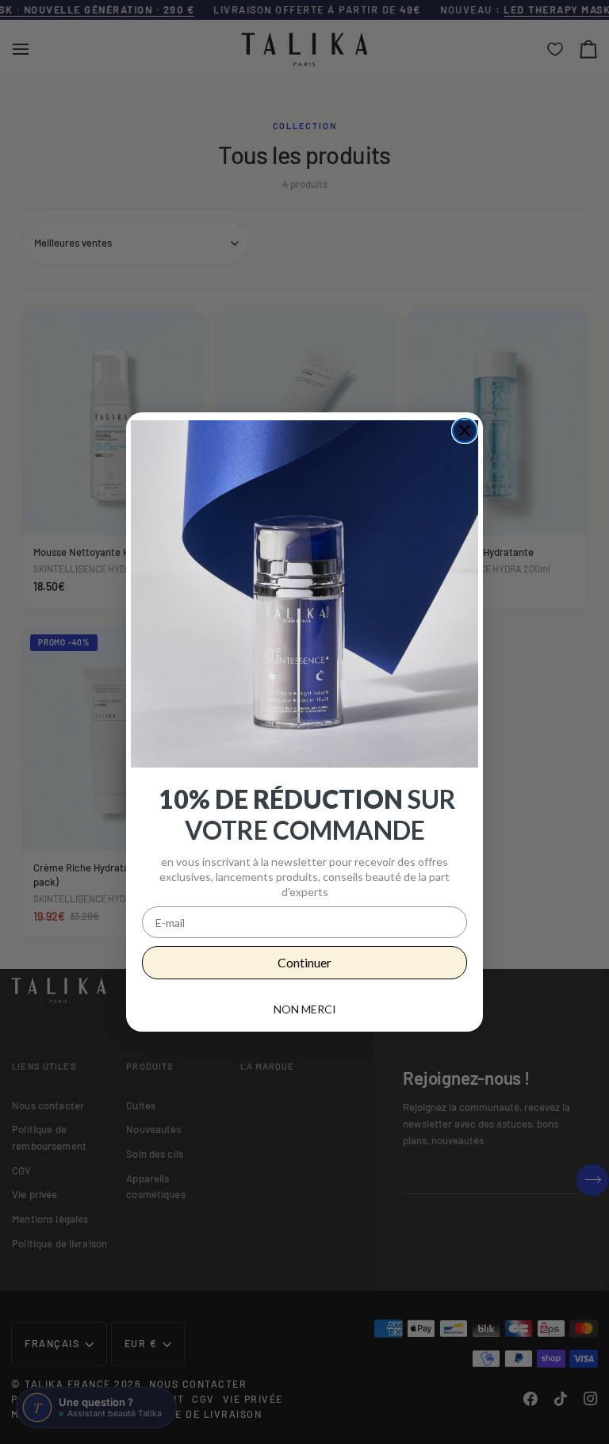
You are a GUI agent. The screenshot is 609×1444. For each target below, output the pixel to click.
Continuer (304, 962)
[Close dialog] (465, 430)
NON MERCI (305, 1009)
